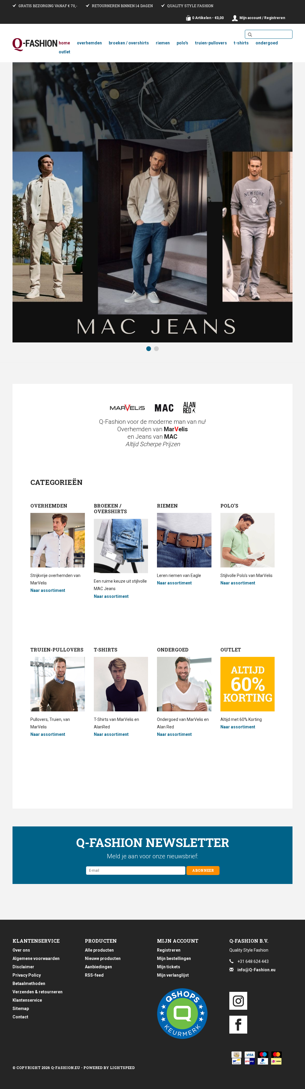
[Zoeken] (250, 35)
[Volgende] (281, 202)
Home (64, 43)
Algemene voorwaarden (36, 958)
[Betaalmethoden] (235, 1054)
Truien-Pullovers (211, 43)
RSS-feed (94, 975)
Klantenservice (27, 1000)
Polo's (182, 43)
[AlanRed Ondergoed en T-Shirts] (189, 408)
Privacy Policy (27, 975)
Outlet (64, 51)
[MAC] (152, 202)
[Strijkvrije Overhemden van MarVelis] (127, 408)
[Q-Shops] (188, 1013)
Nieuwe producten (103, 958)
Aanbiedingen (98, 966)
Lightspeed (122, 1067)
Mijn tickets (168, 966)
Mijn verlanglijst (173, 975)
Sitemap (21, 1008)
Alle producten (99, 950)
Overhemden (89, 43)
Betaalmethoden (29, 983)
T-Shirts (241, 43)
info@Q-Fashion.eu (256, 969)
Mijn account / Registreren (262, 18)
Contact (20, 1016)
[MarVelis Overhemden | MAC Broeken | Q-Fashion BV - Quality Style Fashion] (35, 44)
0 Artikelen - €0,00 (208, 18)
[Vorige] (24, 202)
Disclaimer (23, 966)
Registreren (168, 950)
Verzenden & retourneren (38, 991)
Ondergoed (267, 43)
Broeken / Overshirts (129, 43)
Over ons (21, 950)
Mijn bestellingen (174, 958)
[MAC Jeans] (164, 408)
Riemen (163, 43)
